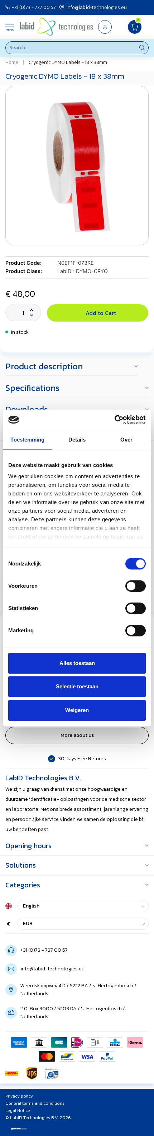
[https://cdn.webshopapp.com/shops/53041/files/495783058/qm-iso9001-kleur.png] (51, 1073)
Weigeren (77, 710)
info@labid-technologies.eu (96, 7)
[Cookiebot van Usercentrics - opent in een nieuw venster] (114, 419)
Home (11, 62)
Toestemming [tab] (27, 440)
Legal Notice (17, 1110)
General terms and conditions (34, 1103)
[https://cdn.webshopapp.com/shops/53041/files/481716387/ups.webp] (31, 1073)
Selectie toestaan (77, 686)
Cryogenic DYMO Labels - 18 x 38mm (68, 62)
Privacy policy (19, 1096)
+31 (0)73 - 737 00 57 (34, 7)
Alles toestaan (77, 663)
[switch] (135, 586)
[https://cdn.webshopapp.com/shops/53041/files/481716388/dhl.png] (11, 1073)
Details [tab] (77, 440)
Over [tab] (126, 440)
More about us (77, 735)
